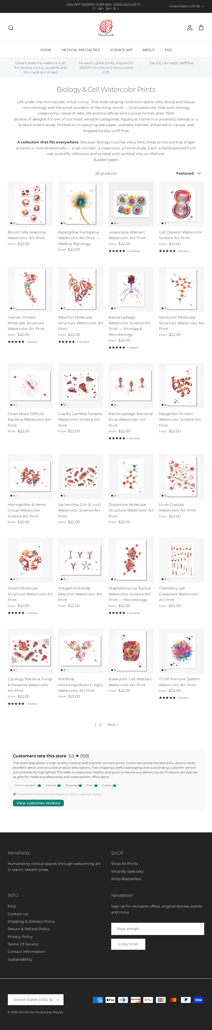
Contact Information (26, 951)
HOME (45, 50)
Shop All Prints (124, 863)
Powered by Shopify (49, 1012)
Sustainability (20, 959)
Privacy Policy (20, 936)
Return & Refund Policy (28, 929)
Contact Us (18, 914)
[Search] (11, 28)
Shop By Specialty (127, 871)
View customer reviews (38, 803)
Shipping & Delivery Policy (31, 921)
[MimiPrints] (106, 27)
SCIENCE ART (121, 50)
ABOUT (148, 50)
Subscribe (128, 944)
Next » (112, 724)
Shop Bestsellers (126, 879)
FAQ (168, 50)
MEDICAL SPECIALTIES (81, 50)
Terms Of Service (23, 944)
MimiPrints (26, 1012)
